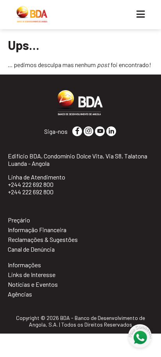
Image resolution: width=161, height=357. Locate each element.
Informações (24, 264)
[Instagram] (88, 131)
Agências (20, 294)
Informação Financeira (37, 229)
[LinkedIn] (111, 131)
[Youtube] (100, 131)
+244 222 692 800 (31, 184)
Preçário (19, 220)
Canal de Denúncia (31, 249)
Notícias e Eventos (33, 284)
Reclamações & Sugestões (43, 239)
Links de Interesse (31, 274)
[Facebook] (77, 131)
